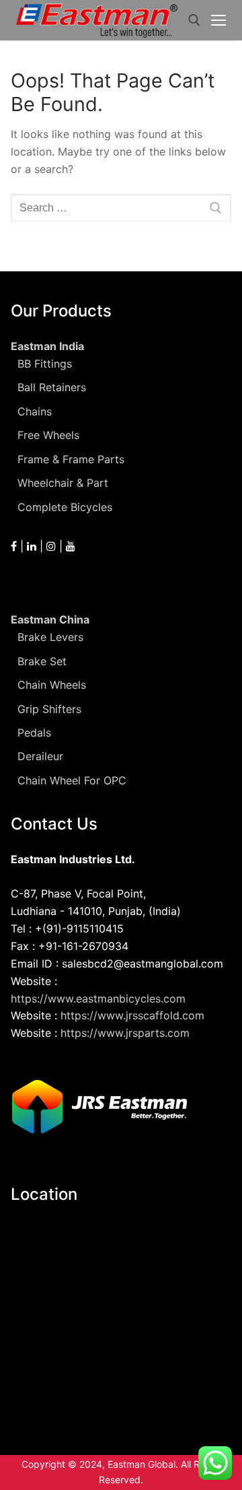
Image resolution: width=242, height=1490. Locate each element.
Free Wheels (48, 435)
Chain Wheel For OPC (71, 780)
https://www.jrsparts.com (125, 1033)
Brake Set (42, 661)
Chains (34, 411)
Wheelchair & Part (62, 482)
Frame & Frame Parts (70, 459)
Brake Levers (50, 637)
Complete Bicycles (64, 507)
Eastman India (47, 346)
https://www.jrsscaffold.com (132, 1015)
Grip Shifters (49, 709)
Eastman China (50, 619)
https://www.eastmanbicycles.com (98, 998)
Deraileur (40, 756)
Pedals (34, 732)
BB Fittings (44, 363)
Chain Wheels (51, 684)
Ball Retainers (51, 387)
